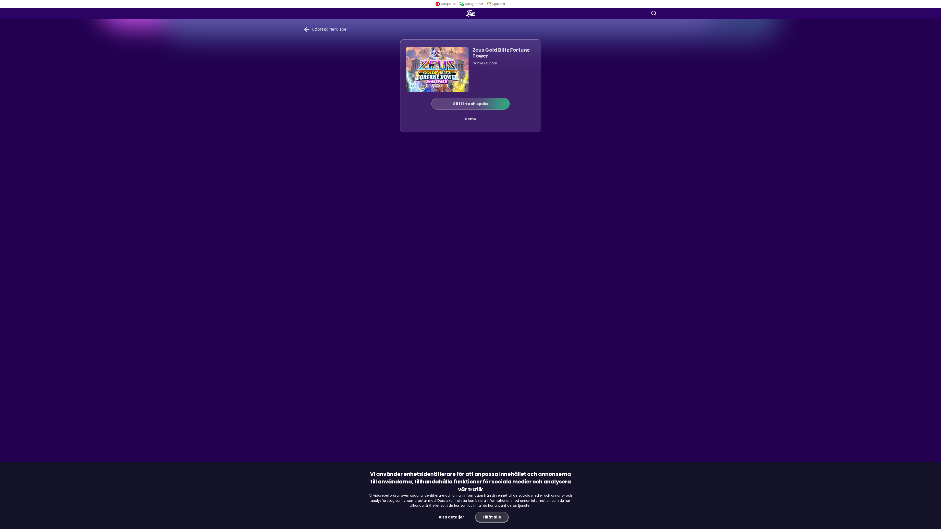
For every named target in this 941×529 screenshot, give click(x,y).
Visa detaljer (451, 517)
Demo (470, 119)
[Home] (470, 13)
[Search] (654, 13)
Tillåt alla (492, 517)
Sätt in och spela (470, 104)
